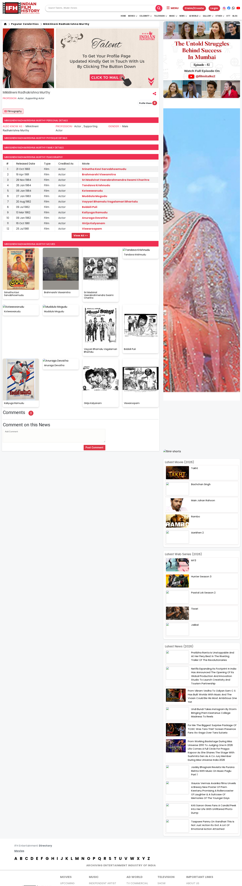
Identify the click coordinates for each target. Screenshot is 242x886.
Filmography (15, 111)
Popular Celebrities (25, 24)
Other (218, 16)
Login (214, 8)
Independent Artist (102, 883)
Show (162, 883)
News (182, 16)
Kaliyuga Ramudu (95, 212)
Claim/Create (194, 8)
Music (172, 16)
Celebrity (144, 16)
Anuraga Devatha (95, 218)
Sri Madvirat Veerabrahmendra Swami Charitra (115, 180)
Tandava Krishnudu (96, 185)
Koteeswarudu (92, 191)
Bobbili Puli (89, 207)
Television (159, 16)
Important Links (199, 877)
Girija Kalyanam (93, 223)
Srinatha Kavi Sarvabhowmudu (104, 169)
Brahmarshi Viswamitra (99, 174)
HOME (123, 16)
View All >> (81, 235)
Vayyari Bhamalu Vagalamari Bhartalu (110, 201)
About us (192, 883)
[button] (172, 8)
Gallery (207, 16)
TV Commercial (137, 883)
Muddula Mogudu (94, 196)
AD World (134, 877)
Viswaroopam (92, 229)
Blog (234, 16)
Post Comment (94, 447)
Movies (131, 16)
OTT (228, 16)
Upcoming (67, 883)
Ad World (193, 16)
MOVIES (66, 877)
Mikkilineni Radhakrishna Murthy (65, 24)
